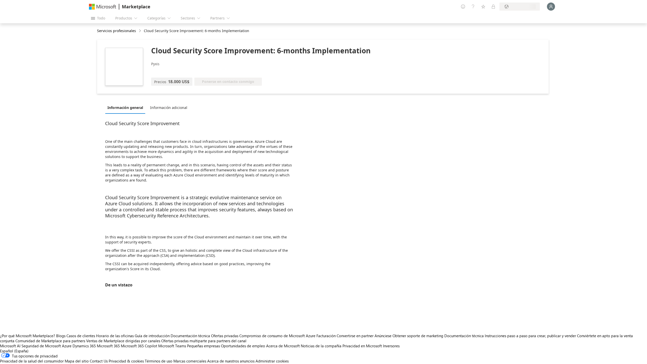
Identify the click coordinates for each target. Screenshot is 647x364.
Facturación (326, 335)
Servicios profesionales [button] (116, 30)
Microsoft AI (10, 345)
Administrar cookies (272, 360)
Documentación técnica (190, 335)
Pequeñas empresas (203, 345)
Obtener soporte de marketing (417, 335)
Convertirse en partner (355, 335)
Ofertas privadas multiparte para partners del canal (203, 340)
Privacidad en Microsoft (362, 345)
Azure (67, 345)
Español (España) (14, 350)
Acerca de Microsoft (283, 345)
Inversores (391, 345)
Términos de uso (158, 360)
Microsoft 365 (108, 345)
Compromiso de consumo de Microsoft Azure (277, 335)
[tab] (126, 107)
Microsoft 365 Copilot (139, 345)
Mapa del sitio (77, 360)
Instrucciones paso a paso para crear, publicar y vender (530, 335)
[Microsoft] (102, 7)
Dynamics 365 (84, 345)
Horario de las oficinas (115, 335)
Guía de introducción (152, 335)
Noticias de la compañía (321, 345)
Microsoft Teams (172, 345)
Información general (125, 107)
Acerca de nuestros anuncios (231, 360)
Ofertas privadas (224, 335)
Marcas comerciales (189, 360)
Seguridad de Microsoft (41, 345)
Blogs (60, 335)
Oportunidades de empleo (243, 345)
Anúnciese (383, 335)
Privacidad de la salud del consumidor (32, 360)
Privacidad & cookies (126, 360)
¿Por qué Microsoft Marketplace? (27, 335)
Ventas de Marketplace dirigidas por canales (123, 340)
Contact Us (99, 360)
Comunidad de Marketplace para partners (50, 340)
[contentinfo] (140, 31)
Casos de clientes (80, 335)
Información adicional (168, 107)
